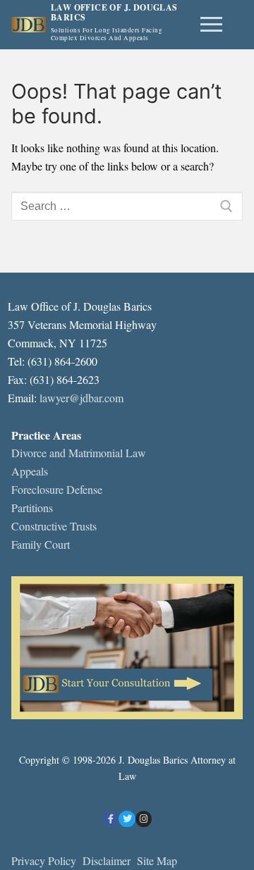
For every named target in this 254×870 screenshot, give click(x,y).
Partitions (32, 507)
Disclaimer (108, 860)
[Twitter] (127, 819)
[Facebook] (110, 819)
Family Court (40, 544)
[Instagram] (143, 819)
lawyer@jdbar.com (81, 397)
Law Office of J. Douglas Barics (114, 13)
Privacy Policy (43, 860)
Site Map (157, 860)
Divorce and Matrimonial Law (78, 452)
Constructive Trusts (54, 525)
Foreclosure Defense (56, 489)
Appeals (29, 471)
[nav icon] (211, 24)
